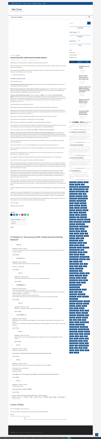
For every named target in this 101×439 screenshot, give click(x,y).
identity (18, 55)
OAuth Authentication (74, 287)
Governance (85, 247)
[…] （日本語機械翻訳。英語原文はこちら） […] (79, 122)
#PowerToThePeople (84, 187)
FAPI (78, 238)
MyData (83, 278)
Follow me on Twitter (27, 3)
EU (86, 233)
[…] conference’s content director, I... (78, 132)
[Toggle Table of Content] (22, 220)
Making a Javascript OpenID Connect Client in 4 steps (84, 101)
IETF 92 (76, 261)
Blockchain (83, 203)
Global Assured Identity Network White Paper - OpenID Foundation (32, 395)
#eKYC (71, 184)
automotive (72, 201)
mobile (85, 275)
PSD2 (82, 310)
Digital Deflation (78, 221)
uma (87, 343)
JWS (80, 266)
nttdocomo (72, 282)
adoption (72, 191)
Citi (71, 212)
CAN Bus (84, 205)
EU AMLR (72, 236)
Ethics (82, 233)
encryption (84, 231)
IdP (88, 259)
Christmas (79, 210)
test (71, 338)
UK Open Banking (74, 343)
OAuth (83, 282)
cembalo (77, 208)
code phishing (82, 212)
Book (71, 205)
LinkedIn (44, 3)
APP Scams (78, 196)
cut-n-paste (72, 217)
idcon (85, 252)
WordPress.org (72, 57)
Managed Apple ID (74, 273)
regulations (85, 313)
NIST (80, 280)
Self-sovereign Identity (83, 329)
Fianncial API (73, 243)
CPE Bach (83, 215)
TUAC (80, 341)
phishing (84, 306)
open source (72, 296)
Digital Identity (86, 221)
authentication (73, 198)
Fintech (79, 243)
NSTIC (85, 280)
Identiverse (82, 259)
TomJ (17, 244)
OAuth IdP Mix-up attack (75, 289)
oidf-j (80, 292)
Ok (69, 438)
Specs (71, 336)
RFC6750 (85, 317)
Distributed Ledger (74, 226)
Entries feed (72, 52)
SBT (79, 320)
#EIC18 (86, 182)
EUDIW (86, 236)
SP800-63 (87, 334)
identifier (76, 254)
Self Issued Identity (74, 327)
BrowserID (77, 205)
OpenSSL (72, 303)
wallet (85, 348)
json (76, 266)
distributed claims (80, 224)
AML (80, 193)
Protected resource (74, 310)
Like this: (14, 221)
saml (75, 320)
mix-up (71, 275)
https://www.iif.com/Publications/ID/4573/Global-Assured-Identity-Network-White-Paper (31, 353)
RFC (87, 315)
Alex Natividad (19, 285)
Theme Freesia (23, 432)
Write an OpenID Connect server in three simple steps (83, 77)
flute (85, 243)
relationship (72, 315)
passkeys (86, 303)
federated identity (73, 240)
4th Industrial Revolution (79, 189)
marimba (82, 273)
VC (76, 345)
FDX (82, 238)
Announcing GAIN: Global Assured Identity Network (84, 113)
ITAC (86, 264)
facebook (72, 238)
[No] (70, 438)
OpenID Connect (73, 299)
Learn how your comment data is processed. (38, 411)
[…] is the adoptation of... (75, 170)
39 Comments (82, 71)
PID (71, 308)
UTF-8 (71, 345)
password (72, 306)
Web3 (77, 350)
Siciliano (80, 331)
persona (78, 306)
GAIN (30, 60)
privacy (76, 308)
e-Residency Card (83, 226)
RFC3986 (72, 317)
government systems (74, 250)
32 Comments (82, 82)
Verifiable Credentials (83, 345)
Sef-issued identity (80, 324)
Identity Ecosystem (84, 257)
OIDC (71, 292)
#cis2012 (80, 182)
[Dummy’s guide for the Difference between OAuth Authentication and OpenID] (73, 87)
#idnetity (77, 184)
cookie (77, 215)
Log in (70, 50)
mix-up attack (78, 275)
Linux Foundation (73, 271)
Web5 (82, 350)
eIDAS (77, 231)
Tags (87, 62)
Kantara (71, 268)
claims (75, 212)
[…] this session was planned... (76, 145)
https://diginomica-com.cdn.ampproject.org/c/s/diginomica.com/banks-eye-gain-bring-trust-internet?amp (35, 374)
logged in (18, 408)
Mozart (78, 278)
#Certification (73, 182)
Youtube (76, 352)
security (72, 324)
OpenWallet (79, 303)
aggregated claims (80, 191)
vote (76, 348)
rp (70, 320)
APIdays (72, 196)
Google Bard (72, 247)
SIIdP (71, 334)
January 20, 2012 (83, 70)
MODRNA (72, 278)
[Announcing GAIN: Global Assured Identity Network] (73, 111)
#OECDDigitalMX (73, 187)
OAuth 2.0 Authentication (75, 285)
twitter (85, 341)
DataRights (80, 219)
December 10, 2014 (83, 105)
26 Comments (82, 95)
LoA (80, 271)
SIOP (76, 334)
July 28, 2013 (82, 81)
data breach (83, 217)
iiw (80, 261)
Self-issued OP (73, 329)
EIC (11, 55)
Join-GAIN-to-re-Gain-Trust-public (17, 78)
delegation (87, 219)
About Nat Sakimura (16, 17)
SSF (81, 336)
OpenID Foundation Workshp (76, 301)
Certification (83, 208)
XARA (87, 350)
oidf (76, 292)
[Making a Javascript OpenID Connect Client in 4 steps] (73, 99)
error (71, 233)
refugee (78, 313)
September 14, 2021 (15, 60)
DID (71, 221)
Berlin (71, 203)
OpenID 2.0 (85, 296)
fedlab (81, 240)
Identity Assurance (34, 60)
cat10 (71, 208)
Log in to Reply (15, 254)
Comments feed (73, 55)
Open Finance (81, 294)
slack (81, 334)
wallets (71, 350)
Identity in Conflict (74, 259)
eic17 (77, 229)
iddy (71, 254)
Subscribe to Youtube (37, 3)
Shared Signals (73, 331)
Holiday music (73, 252)
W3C (80, 348)
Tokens (76, 338)
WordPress (29, 432)
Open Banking (73, 294)
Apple (85, 196)
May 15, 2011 (82, 93)
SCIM (84, 320)
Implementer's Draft (74, 264)
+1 (70, 189)
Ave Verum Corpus (81, 201)
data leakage (72, 219)
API (84, 193)
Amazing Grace (73, 193)
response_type (80, 315)
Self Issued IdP (84, 327)
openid (79, 296)
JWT (85, 266)
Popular (73, 62)
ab (86, 189)
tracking (81, 338)
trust (87, 338)
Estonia (76, 233)
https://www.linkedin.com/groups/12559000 (22, 389)
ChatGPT (72, 210)
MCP (87, 273)
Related (13, 223)
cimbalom (85, 210)
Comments (80, 62)
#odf (83, 184)
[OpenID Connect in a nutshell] (73, 66)
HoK (82, 250)
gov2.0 (79, 247)
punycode (72, 313)
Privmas (81, 308)
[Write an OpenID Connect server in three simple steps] (73, 76)
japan (71, 266)
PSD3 (87, 310)
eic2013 (82, 229)
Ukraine (81, 343)
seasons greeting (84, 322)
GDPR (76, 245)
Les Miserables (79, 268)
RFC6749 (78, 317)
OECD (84, 289)
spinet (77, 336)
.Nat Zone (16, 9)
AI (86, 191)
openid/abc (87, 301)
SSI (86, 336)
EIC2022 (72, 231)
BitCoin (76, 203)
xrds (71, 352)
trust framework (73, 341)
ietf (71, 261)
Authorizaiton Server (83, 198)
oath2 (78, 282)
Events (14, 55)
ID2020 (80, 252)
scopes (76, 322)
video (71, 348)
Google (81, 245)
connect (72, 215)
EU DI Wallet (79, 236)
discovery (72, 224)
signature (87, 331)
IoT (81, 264)
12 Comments (23, 60)
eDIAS (71, 229)
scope (71, 322)
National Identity (73, 280)
